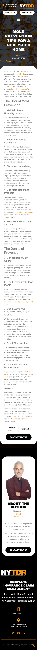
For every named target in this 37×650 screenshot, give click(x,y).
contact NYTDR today (19, 416)
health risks (21, 74)
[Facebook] (18, 633)
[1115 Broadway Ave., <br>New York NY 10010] (18, 620)
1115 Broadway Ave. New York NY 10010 (11, 5)
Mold (18, 55)
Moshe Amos (5, 61)
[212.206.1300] (18, 609)
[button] (18, 20)
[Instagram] (24, 633)
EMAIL (18, 514)
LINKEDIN (18, 517)
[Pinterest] (12, 633)
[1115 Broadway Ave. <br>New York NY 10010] (3, 5)
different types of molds (18, 89)
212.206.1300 (18, 613)
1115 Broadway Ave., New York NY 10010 (18, 625)
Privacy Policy (18, 646)
